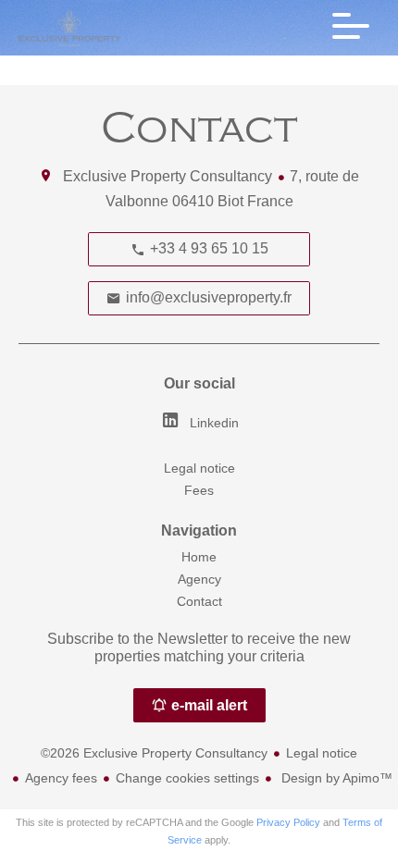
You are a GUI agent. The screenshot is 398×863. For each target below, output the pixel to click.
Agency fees (61, 778)
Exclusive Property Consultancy (167, 176)
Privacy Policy (288, 822)
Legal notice (321, 753)
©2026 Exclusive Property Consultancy (154, 753)
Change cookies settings (187, 778)
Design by (335, 778)
